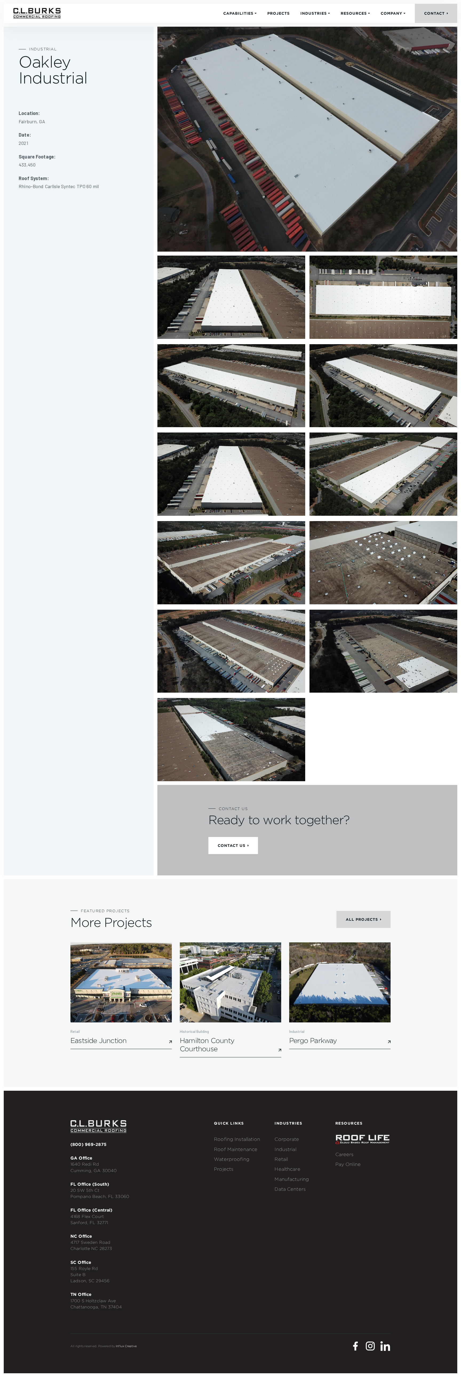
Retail (281, 1159)
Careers (344, 1154)
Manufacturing (292, 1179)
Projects (278, 13)
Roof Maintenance (235, 1149)
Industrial (285, 1149)
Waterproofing (231, 1159)
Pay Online (348, 1164)
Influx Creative (126, 1346)
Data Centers (290, 1189)
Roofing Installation (237, 1139)
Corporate (287, 1139)
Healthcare (287, 1169)
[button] (240, 13)
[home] (37, 13)
